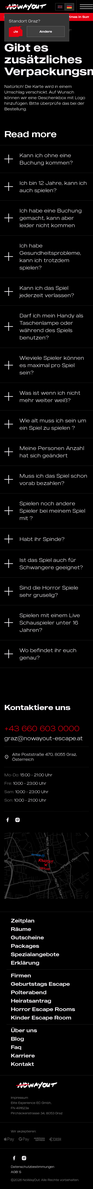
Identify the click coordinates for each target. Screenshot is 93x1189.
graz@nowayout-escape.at (43, 738)
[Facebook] (7, 820)
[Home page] (26, 6)
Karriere (23, 1055)
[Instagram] (17, 820)
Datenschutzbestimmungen (32, 1166)
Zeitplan (23, 920)
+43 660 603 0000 (42, 728)
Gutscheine (27, 937)
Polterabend (28, 992)
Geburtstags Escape (40, 984)
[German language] (69, 6)
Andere (45, 31)
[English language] (60, 6)
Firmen (21, 975)
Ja (15, 31)
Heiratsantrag (31, 1000)
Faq (16, 1047)
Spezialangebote (35, 954)
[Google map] (46, 866)
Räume (21, 929)
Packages (25, 946)
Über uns (24, 1030)
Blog (17, 1038)
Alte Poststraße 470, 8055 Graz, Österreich (44, 757)
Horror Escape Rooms (43, 1009)
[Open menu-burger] (86, 7)
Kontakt (22, 1064)
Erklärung (25, 962)
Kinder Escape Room (41, 1017)
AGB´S (16, 1172)
